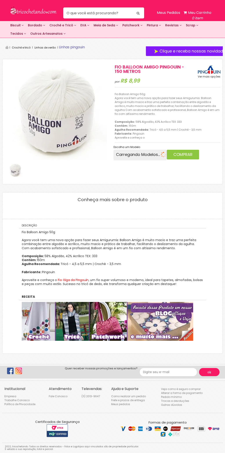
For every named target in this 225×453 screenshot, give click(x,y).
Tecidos (17, 33)
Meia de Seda (105, 25)
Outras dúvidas (171, 405)
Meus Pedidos (168, 12)
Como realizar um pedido (128, 396)
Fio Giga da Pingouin (73, 280)
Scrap (191, 25)
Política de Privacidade (19, 404)
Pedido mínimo (171, 397)
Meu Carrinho (199, 15)
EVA (83, 25)
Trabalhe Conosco (17, 400)
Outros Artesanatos (47, 33)
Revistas (172, 25)
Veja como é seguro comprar (181, 389)
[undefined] (57, 110)
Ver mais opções (209, 76)
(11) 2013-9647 (91, 396)
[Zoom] (15, 169)
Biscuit (16, 25)
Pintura (153, 25)
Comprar (182, 154)
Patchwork (131, 25)
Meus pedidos (120, 404)
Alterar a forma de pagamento (182, 393)
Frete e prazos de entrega (128, 400)
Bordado (35, 25)
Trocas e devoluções (175, 401)
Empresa (10, 396)
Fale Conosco (58, 396)
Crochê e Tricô (61, 25)
